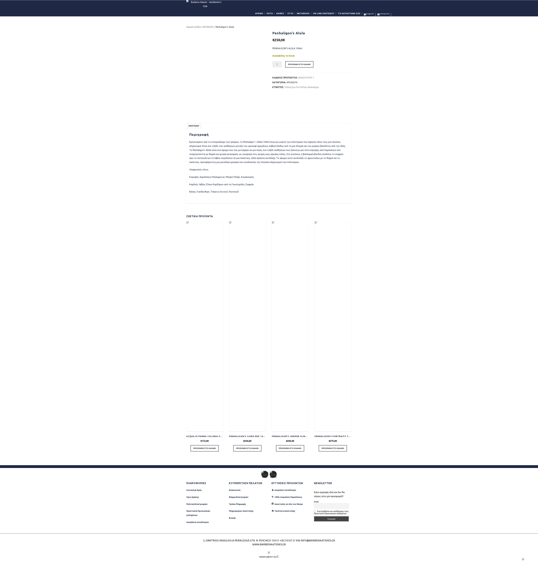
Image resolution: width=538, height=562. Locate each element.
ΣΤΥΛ (290, 13)
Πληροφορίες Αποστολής (241, 511)
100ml (287, 87)
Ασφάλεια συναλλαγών (197, 522)
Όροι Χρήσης (192, 497)
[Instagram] (273, 474)
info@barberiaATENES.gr (318, 540)
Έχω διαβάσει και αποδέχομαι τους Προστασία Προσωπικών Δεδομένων (331, 512)
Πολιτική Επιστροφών (196, 504)
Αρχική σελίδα (193, 27)
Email (316, 502)
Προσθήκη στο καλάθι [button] (204, 448)
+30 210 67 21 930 (290, 540)
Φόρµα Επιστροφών (238, 497)
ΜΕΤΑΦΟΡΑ (303, 13)
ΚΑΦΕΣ (280, 13)
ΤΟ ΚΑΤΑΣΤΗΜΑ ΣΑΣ (349, 13)
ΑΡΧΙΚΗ (259, 13)
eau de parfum (299, 87)
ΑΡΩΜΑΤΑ (208, 27)
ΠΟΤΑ (270, 13)
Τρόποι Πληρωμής (237, 504)
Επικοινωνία (234, 490)
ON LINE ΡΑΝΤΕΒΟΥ (323, 13)
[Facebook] (264, 474)
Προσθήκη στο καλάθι (299, 64)
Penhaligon (313, 87)
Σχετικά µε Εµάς (194, 490)
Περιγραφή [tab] (194, 126)
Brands (232, 518)
